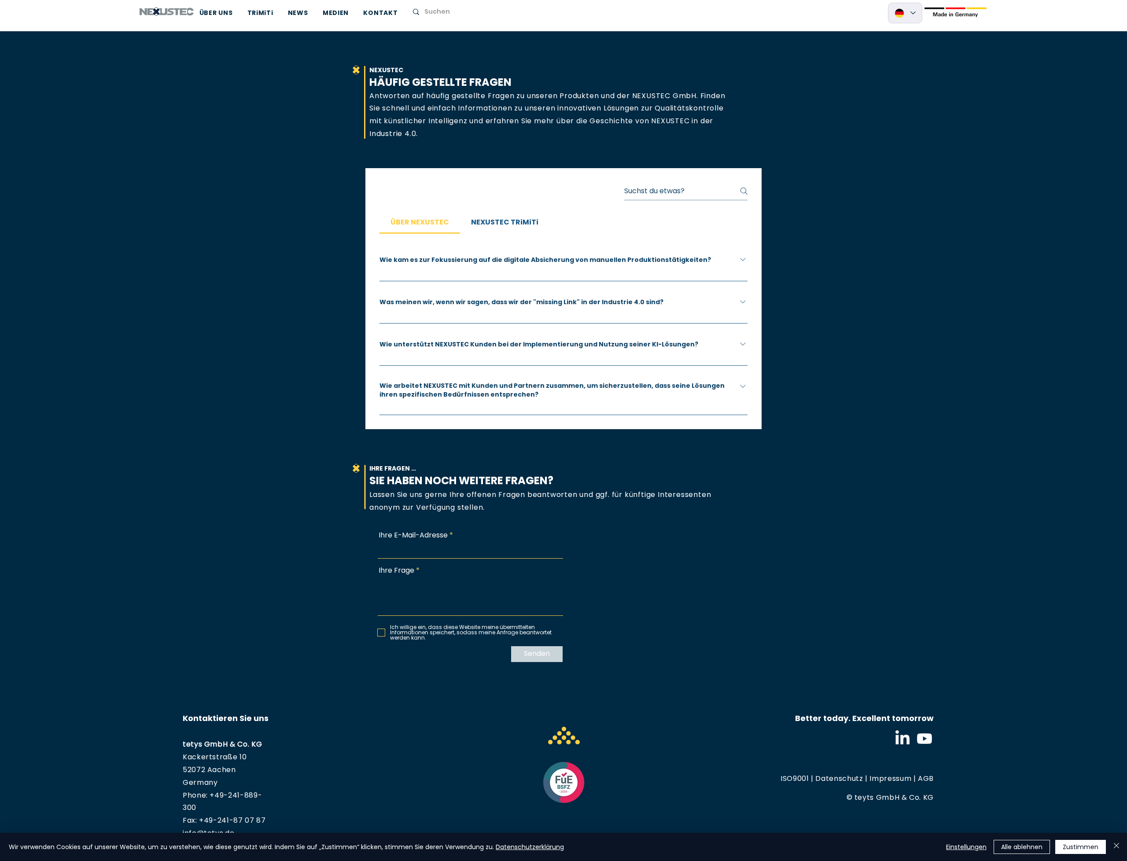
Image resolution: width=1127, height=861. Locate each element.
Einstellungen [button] (966, 847)
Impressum (890, 778)
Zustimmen (1080, 847)
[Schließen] (1116, 847)
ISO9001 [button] (795, 778)
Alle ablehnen (1021, 847)
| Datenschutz (836, 778)
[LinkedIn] (902, 738)
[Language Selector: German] (905, 13)
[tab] (419, 222)
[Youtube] (924, 738)
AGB (926, 778)
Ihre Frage (396, 570)
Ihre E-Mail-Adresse (413, 535)
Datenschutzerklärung (530, 847)
